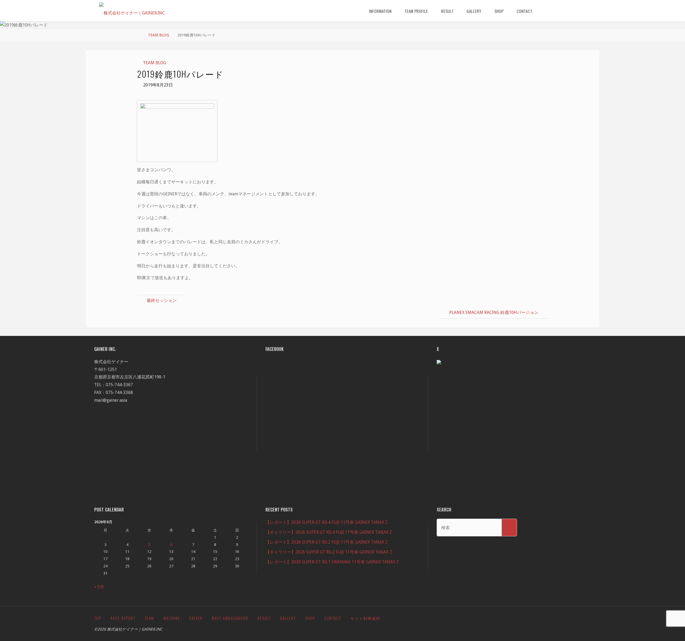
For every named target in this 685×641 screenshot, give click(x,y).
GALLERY (288, 618)
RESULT (264, 618)
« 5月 (99, 586)
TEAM (149, 618)
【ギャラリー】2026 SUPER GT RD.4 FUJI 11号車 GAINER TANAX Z (328, 532)
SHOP (310, 618)
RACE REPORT (123, 618)
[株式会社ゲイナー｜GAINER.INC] (132, 10)
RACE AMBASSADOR (230, 618)
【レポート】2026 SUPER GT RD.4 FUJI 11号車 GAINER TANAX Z (326, 522)
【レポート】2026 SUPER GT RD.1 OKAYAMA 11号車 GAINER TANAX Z (332, 561)
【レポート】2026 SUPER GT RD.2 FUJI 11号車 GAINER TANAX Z (326, 542)
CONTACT (332, 618)
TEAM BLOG (158, 35)
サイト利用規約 (365, 618)
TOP (97, 618)
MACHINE (171, 618)
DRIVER (196, 618)
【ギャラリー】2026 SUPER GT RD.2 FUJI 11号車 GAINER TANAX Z (328, 552)
